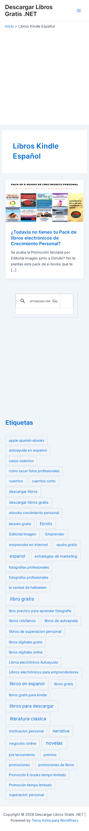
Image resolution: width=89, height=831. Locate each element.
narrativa (61, 730)
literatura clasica (28, 719)
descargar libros (23, 491)
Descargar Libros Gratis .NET (29, 10)
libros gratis (63, 684)
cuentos (16, 481)
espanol (17, 556)
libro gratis (22, 599)
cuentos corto (44, 481)
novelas (54, 743)
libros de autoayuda (61, 621)
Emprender (54, 534)
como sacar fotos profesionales (34, 471)
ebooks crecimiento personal (34, 513)
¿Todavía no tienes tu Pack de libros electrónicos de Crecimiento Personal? (44, 237)
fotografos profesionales (28, 577)
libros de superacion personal (35, 631)
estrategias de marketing (56, 556)
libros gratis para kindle (28, 695)
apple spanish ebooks (26, 440)
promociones (19, 765)
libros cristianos (22, 621)
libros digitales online (26, 652)
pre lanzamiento (22, 755)
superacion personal (26, 795)
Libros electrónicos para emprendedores (44, 672)
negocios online (22, 743)
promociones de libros (56, 765)
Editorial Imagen (22, 534)
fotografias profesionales (29, 567)
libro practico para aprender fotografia (40, 611)
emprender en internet (28, 545)
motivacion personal (26, 731)
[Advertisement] (44, 75)
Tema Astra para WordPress (55, 820)
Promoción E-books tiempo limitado (37, 775)
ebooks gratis (20, 524)
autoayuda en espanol (28, 450)
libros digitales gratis (25, 642)
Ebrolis (46, 523)
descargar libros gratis (28, 502)
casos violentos (21, 461)
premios (50, 755)
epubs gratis (67, 545)
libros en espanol (27, 683)
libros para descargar (32, 706)
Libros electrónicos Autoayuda (33, 662)
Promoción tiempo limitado (30, 785)
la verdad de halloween (27, 587)
